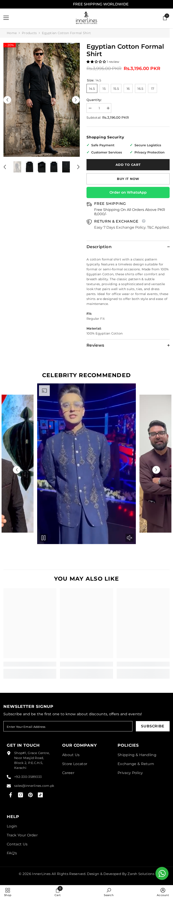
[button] (7, 100)
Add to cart (128, 165)
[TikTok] (40, 795)
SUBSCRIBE (152, 726)
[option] (41, 100)
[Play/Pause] (43, 538)
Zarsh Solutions (140, 874)
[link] (29, 664)
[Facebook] (10, 795)
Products (29, 33)
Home (12, 33)
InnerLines (41, 874)
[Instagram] (20, 795)
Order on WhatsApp (128, 192)
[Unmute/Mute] (27, 538)
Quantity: (94, 100)
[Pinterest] (30, 795)
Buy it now (128, 179)
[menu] (6, 17)
